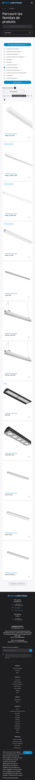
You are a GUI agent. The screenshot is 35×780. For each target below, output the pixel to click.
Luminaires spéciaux (11, 78)
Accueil (4, 8)
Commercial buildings (17, 684)
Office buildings (17, 682)
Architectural (18, 725)
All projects (17, 679)
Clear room (17, 721)
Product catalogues (17, 739)
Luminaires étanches (11, 64)
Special (17, 732)
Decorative (17, 713)
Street (17, 730)
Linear (17, 709)
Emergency (17, 727)
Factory (17, 701)
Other (17, 692)
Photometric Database (17, 743)
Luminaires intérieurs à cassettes (15, 56)
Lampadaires (9, 75)
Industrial (17, 723)
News (17, 672)
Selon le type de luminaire (17, 44)
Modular (17, 715)
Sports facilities (17, 688)
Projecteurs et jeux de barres (13, 51)
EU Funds (17, 670)
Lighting (17, 690)
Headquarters (17, 699)
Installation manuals (17, 741)
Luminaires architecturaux (13, 70)
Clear (28, 95)
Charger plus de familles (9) (17, 583)
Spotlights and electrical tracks (17, 711)
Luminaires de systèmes (12, 49)
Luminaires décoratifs (12, 54)
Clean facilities (17, 686)
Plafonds (17, 719)
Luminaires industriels (12, 67)
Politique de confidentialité (10, 777)
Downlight (9, 59)
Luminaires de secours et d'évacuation (16, 72)
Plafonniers (9, 62)
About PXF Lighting (17, 668)
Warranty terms (17, 747)
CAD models (17, 745)
